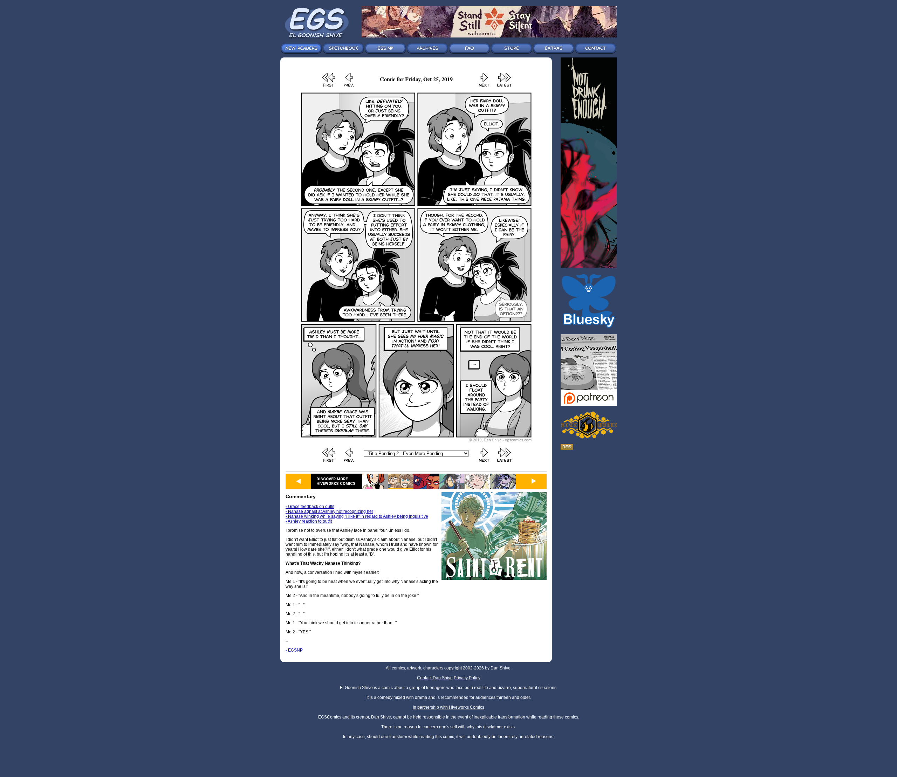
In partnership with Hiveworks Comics (448, 707)
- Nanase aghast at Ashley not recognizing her (329, 511)
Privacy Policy (467, 677)
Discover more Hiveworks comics (336, 481)
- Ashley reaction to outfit (309, 521)
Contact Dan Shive (435, 677)
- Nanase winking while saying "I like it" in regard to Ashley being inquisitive (357, 516)
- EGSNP (294, 650)
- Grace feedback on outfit (310, 506)
